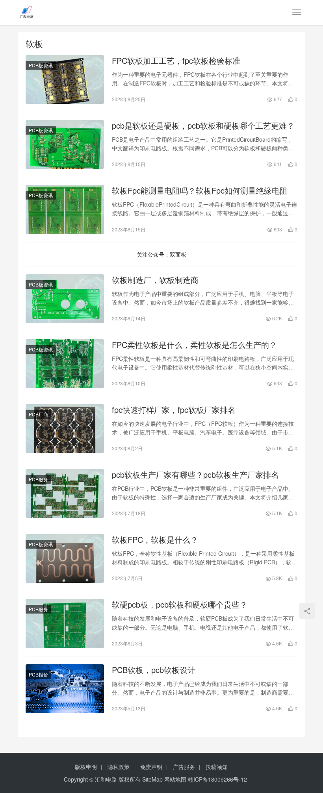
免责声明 (151, 766)
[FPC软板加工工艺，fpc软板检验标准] (65, 79)
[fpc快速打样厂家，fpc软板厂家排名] (65, 428)
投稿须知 (217, 766)
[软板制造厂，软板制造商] (65, 298)
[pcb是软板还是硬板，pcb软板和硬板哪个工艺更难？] (65, 144)
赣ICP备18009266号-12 (217, 779)
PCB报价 (38, 674)
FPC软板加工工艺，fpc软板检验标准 (176, 60)
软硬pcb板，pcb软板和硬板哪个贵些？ (179, 604)
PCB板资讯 (41, 65)
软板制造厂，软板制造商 (155, 279)
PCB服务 (38, 479)
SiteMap (152, 779)
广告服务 (184, 766)
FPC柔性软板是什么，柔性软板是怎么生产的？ (194, 344)
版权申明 (86, 766)
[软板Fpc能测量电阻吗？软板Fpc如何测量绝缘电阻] (65, 209)
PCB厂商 (38, 414)
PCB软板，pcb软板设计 (153, 669)
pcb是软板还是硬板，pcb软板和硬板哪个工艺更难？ (203, 125)
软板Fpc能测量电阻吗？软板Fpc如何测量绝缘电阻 (200, 190)
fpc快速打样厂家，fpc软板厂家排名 (174, 409)
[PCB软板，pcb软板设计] (65, 688)
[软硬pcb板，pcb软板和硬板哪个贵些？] (65, 623)
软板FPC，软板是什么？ (155, 539)
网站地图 (175, 779)
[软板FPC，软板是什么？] (65, 558)
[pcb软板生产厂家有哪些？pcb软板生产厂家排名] (65, 493)
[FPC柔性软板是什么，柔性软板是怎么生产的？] (65, 363)
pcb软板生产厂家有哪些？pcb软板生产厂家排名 (195, 474)
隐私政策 (119, 766)
